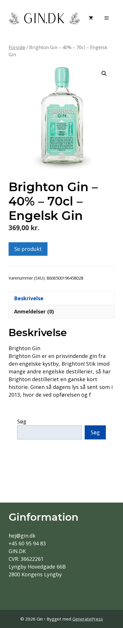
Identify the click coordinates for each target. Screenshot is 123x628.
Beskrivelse (28, 298)
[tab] (61, 298)
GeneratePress (87, 619)
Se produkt (28, 248)
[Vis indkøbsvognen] (91, 17)
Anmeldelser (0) (34, 311)
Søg (21, 421)
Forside (17, 47)
